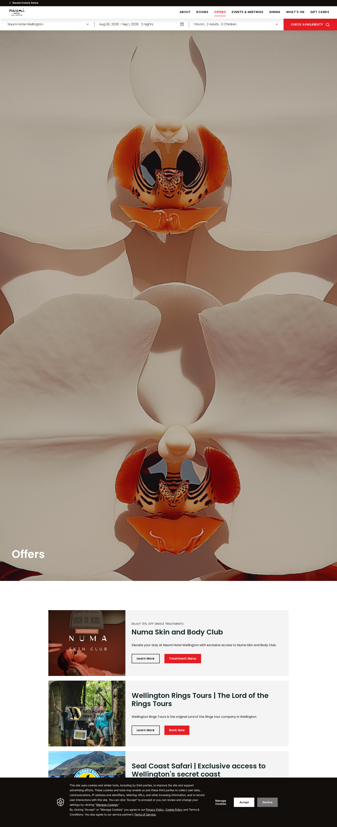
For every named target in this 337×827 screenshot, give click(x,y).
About (185, 12)
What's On (295, 12)
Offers (220, 12)
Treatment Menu (182, 658)
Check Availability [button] (307, 24)
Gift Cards (319, 12)
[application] (168, 802)
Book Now (177, 730)
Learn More (146, 658)
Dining (274, 12)
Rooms (202, 12)
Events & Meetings (247, 12)
